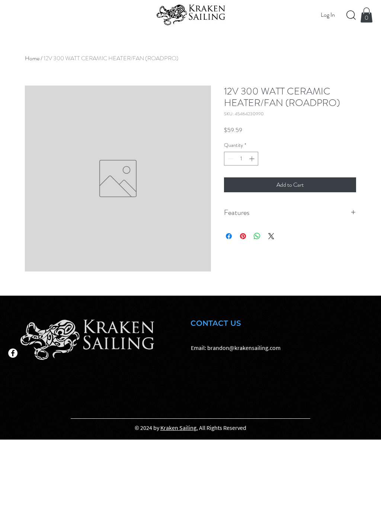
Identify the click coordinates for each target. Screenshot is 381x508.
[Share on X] (271, 236)
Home (32, 58)
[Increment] (252, 158)
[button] (366, 15)
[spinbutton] (241, 158)
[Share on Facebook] (228, 236)
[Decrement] (229, 158)
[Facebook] (12, 353)
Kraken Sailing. (179, 427)
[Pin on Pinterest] (242, 236)
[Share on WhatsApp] (257, 236)
